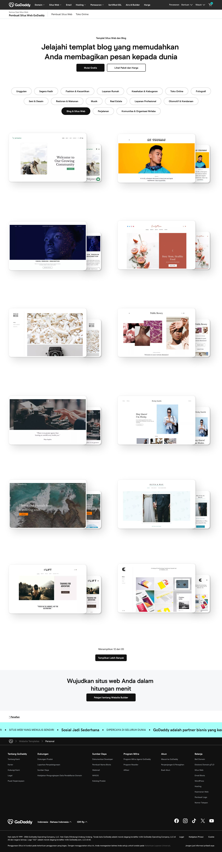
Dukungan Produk (45, 759)
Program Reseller (131, 765)
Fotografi (201, 91)
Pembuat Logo (201, 797)
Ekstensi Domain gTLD (204, 765)
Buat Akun (165, 770)
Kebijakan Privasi (196, 837)
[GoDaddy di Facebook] (176, 822)
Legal (10, 775)
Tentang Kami (14, 759)
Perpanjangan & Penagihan (172, 765)
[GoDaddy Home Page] (20, 821)
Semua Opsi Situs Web (18, 12)
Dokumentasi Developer (102, 759)
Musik (94, 101)
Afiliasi (126, 770)
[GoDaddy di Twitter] (203, 822)
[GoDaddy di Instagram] (185, 822)
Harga (147, 5)
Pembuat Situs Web (61, 14)
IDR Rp (80, 822)
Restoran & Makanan (67, 101)
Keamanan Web (201, 792)
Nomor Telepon (201, 803)
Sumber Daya (43, 770)
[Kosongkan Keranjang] (210, 5)
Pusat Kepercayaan (16, 781)
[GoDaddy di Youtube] (211, 822)
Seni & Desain (36, 101)
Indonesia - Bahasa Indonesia (53, 822)
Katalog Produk (99, 781)
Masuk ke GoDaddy (169, 759)
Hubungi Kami (14, 770)
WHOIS (95, 775)
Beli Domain (200, 759)
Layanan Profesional (145, 101)
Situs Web (199, 770)
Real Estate (116, 101)
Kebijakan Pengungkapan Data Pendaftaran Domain (59, 775)
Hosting (198, 786)
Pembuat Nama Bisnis (101, 765)
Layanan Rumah (110, 91)
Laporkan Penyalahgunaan (48, 765)
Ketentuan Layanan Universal (157, 846)
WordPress (199, 781)
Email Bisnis (200, 775)
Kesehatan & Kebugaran (145, 91)
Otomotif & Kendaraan (181, 101)
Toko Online (82, 14)
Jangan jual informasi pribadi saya (199, 846)
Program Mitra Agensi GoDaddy (137, 759)
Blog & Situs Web (76, 111)
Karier (10, 765)
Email (69, 5)
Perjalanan (103, 111)
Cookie (211, 837)
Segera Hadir (46, 91)
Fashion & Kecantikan (77, 91)
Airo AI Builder (133, 5)
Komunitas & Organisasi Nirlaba (139, 111)
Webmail (96, 770)
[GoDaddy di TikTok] (194, 822)
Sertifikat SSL (115, 5)
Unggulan (21, 91)
